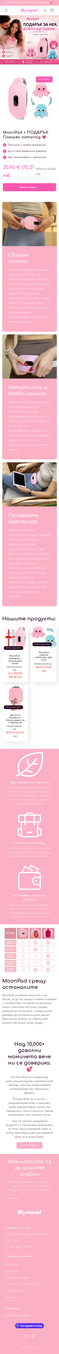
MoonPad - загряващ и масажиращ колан (15, 660)
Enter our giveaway (18, 1315)
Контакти (12, 1264)
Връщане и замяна (17, 1277)
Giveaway (11, 1297)
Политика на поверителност (24, 1284)
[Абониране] (50, 1198)
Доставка (12, 1271)
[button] (6, 10)
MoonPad (33, 1347)
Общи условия (14, 1291)
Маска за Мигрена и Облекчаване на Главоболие (15, 719)
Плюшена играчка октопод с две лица (44, 656)
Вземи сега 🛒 (29, 187)
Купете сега (29, 1145)
